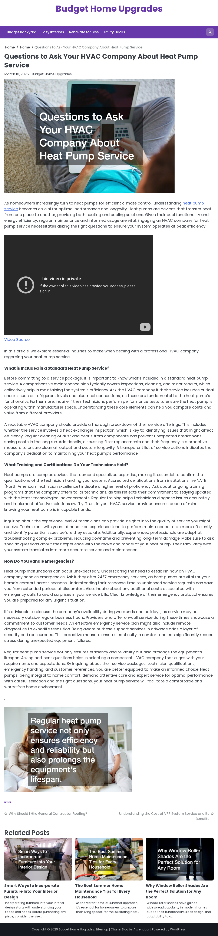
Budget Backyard (21, 32)
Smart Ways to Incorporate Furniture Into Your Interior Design (31, 891)
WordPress (178, 929)
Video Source (17, 339)
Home (7, 802)
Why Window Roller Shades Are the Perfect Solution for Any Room (177, 891)
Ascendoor (141, 929)
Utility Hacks (114, 32)
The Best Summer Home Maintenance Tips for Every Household (102, 891)
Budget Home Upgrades (109, 9)
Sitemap (102, 929)
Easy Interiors (53, 32)
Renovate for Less (84, 32)
